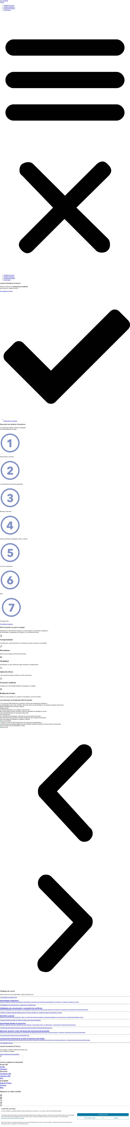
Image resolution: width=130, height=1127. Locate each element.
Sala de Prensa (5, 1083)
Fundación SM (5, 1074)
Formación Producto (9, 8)
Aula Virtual (7, 10)
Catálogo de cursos (9, 5)
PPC (1, 1078)
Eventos (3, 1085)
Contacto (3, 1069)
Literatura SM (5, 1076)
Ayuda (2, 1067)
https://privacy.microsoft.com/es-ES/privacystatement (13, 1118)
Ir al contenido (4, 1)
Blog (1, 1088)
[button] (65, 142)
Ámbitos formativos (9, 7)
